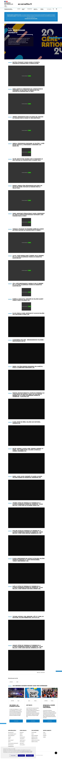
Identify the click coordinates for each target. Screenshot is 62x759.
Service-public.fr (22, 741)
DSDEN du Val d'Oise (34, 741)
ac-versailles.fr (25, 4)
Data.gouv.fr (22, 732)
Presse (32, 733)
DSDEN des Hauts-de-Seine (35, 740)
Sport (17, 681)
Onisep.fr (9, 737)
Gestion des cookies (40, 755)
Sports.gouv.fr (22, 743)
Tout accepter (30, 755)
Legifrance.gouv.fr (22, 740)
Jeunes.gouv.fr (22, 738)
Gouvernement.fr (22, 737)
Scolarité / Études (23, 9)
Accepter (29, 103)
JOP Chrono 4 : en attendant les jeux (14, 706)
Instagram (44, 735)
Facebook (44, 733)
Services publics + (22, 744)
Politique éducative (42, 9)
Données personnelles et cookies (27, 751)
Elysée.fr (21, 733)
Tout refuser (21, 755)
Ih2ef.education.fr (11, 744)
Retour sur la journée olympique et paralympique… (49, 706)
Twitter (44, 732)
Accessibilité (56, 9)
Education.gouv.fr (11, 732)
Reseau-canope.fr (11, 740)
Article (8, 22)
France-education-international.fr (13, 743)
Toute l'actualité (33, 732)
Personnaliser (13, 755)
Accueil (5, 22)
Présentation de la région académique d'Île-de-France (8, 9)
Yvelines (35, 700)
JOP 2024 (11, 681)
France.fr (21, 735)
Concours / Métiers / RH (35, 9)
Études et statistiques (34, 735)
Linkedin (44, 737)
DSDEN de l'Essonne (34, 738)
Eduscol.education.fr (11, 735)
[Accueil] (9, 4)
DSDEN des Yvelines (34, 737)
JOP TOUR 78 (29, 705)
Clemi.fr (9, 741)
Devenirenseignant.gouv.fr (12, 733)
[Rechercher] (53, 9)
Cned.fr (9, 738)
